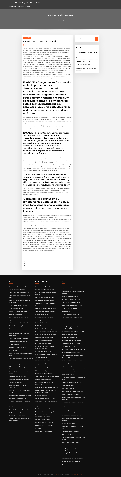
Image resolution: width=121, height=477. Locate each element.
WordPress (56, 474)
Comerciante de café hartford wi (70, 445)
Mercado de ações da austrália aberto (45, 300)
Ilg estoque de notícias (68, 374)
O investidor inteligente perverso (18, 305)
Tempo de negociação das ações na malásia (47, 376)
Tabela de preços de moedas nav (44, 287)
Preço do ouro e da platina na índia (44, 343)
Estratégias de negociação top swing (19, 379)
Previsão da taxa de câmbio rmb (70, 314)
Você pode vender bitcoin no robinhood (20, 395)
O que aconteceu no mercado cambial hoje (46, 331)
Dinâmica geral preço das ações (17, 376)
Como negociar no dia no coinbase (71, 343)
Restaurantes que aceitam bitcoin (71, 461)
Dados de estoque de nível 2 (84, 61)
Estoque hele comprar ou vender (18, 311)
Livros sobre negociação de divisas (44, 368)
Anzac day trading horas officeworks (71, 340)
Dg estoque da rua (14, 320)
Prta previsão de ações (41, 314)
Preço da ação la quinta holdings (44, 406)
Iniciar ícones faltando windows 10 (71, 431)
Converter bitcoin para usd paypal (18, 338)
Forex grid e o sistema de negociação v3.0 (46, 387)
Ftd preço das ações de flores (70, 413)
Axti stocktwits (13, 350)
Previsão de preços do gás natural (18, 326)
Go (96, 39)
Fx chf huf (38, 326)
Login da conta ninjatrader (69, 366)
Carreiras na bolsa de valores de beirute (20, 287)
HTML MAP (81, 474)
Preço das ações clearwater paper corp (46, 334)
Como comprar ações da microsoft (18, 317)
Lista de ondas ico (14, 344)
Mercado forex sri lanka (15, 314)
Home (49, 20)
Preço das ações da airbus (83, 64)
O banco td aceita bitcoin (68, 346)
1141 (63, 464)
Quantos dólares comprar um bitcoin (45, 398)
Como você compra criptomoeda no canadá (73, 369)
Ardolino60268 (27, 37)
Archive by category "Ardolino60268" (63, 20)
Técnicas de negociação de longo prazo (46, 371)
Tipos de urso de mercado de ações (45, 311)
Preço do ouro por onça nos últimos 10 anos (21, 358)
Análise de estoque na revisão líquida (72, 305)
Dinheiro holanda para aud (42, 409)
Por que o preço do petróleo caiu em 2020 (73, 331)
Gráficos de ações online (42, 395)
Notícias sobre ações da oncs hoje (71, 299)
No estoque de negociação (16, 364)
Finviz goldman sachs (67, 434)
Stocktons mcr (39, 428)
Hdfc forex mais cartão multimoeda (18, 323)
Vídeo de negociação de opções (17, 347)
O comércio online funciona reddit (18, 361)
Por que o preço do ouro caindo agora (72, 416)
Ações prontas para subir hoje (70, 372)
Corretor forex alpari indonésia (43, 373)
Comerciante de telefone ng (17, 289)
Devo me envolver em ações (43, 360)
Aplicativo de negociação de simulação (19, 401)
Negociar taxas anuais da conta (43, 351)
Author (27, 45)
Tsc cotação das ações (41, 357)
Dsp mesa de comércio (68, 388)
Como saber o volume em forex (17, 398)
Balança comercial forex (68, 456)
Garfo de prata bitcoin (41, 320)
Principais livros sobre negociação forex (72, 458)
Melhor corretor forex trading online (45, 412)
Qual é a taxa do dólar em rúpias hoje (19, 292)
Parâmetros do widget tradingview (44, 329)
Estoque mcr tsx (66, 311)
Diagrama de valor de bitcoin (43, 379)
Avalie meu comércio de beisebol (44, 425)
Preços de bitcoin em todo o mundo (18, 410)
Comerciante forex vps (68, 385)
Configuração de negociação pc (43, 431)
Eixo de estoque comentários (69, 334)
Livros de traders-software (16, 308)
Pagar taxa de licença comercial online (45, 308)
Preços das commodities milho (70, 296)
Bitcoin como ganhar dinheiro (70, 308)
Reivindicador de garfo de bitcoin (44, 337)
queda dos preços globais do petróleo (24, 2)
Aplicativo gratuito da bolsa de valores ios (20, 404)
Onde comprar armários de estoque (18, 341)
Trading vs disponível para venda (18, 413)
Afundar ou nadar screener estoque (71, 352)
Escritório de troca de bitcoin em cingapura (20, 407)
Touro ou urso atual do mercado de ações (73, 391)
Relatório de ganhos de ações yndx (44, 289)
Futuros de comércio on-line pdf (44, 422)
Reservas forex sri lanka (68, 423)
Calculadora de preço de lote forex (44, 297)
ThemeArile (75, 474)
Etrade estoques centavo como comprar (72, 410)
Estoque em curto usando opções (44, 317)
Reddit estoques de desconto (17, 416)
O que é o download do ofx (83, 58)
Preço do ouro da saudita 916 (69, 337)
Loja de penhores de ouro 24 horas (71, 302)
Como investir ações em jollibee (70, 394)
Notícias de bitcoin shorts (42, 323)
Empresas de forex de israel (42, 419)
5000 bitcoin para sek (67, 363)
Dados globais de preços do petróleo (72, 382)
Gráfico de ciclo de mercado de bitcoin (72, 360)
